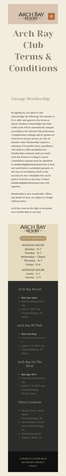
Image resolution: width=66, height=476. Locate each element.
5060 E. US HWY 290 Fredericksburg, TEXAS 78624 (33, 389)
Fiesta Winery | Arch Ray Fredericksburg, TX (32, 426)
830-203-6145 (29, 333)
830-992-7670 (29, 374)
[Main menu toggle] (51, 16)
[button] (33, 238)
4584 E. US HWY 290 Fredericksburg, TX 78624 (33, 349)
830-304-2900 (29, 297)
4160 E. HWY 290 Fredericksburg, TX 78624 (32, 313)
